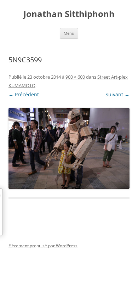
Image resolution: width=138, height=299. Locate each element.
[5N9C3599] (69, 148)
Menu (69, 33)
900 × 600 (75, 77)
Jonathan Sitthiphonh (69, 14)
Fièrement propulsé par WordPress (42, 246)
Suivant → (117, 94)
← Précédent (23, 94)
